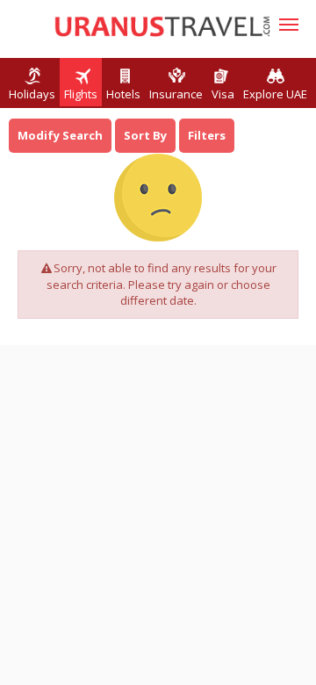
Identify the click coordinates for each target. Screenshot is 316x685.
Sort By (145, 135)
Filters (207, 135)
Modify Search (60, 135)
